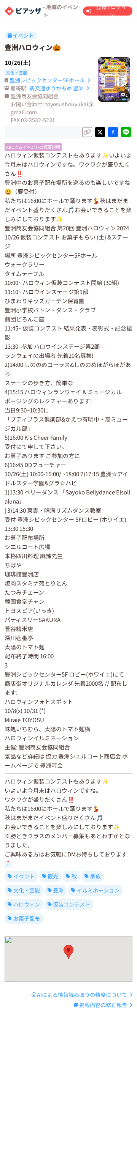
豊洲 (58, 890)
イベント (24, 876)
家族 (95, 876)
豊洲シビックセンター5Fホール (47, 80)
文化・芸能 (26, 890)
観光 (53, 876)
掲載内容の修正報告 (103, 1005)
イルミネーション (98, 890)
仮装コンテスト (71, 904)
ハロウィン (26, 904)
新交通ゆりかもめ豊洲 (56, 88)
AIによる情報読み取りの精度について (82, 994)
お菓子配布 (26, 918)
